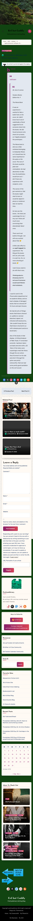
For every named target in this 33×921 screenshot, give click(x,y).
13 (24, 754)
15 (4, 758)
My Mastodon (14, 918)
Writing (21, 815)
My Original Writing (11, 815)
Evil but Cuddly (16, 31)
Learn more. (14, 557)
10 (12, 754)
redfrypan (13, 79)
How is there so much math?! (14, 432)
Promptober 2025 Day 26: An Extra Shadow (16, 727)
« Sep (14, 774)
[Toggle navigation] (3, 31)
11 (16, 754)
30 (8, 765)
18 (16, 758)
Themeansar (19, 910)
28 (28, 762)
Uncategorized (6, 50)
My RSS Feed (17, 620)
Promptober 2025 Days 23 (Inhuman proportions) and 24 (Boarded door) (14, 738)
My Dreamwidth (14, 913)
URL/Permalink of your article (12, 560)
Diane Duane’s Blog (9, 700)
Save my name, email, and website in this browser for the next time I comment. (15, 523)
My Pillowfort (24, 913)
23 (8, 762)
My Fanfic (8, 833)
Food (7, 799)
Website (5, 511)
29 (5, 765)
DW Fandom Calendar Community (13, 651)
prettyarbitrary (11, 55)
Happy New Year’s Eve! (13, 447)
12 (20, 754)
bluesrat (13, 69)
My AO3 (21, 918)
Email (5, 504)
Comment (6, 471)
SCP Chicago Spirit (11, 851)
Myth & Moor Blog (8, 695)
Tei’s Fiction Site (8, 682)
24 (12, 762)
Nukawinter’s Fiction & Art (11, 678)
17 (12, 758)
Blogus (12, 910)
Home (6, 913)
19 (20, 758)
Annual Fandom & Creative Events (13, 643)
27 (24, 762)
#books (5, 58)
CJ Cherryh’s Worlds (9, 704)
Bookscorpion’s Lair (9, 691)
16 (8, 758)
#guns (10, 58)
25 (16, 762)
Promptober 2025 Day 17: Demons (16, 414)
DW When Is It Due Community (12, 647)
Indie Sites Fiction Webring (11, 687)
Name (5, 496)
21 (28, 758)
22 (5, 762)
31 (12, 765)
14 (28, 754)
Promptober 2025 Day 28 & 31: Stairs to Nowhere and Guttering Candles (15, 721)
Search (5, 659)
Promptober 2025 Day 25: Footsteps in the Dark (16, 732)
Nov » (18, 774)
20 (24, 758)
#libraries (15, 58)
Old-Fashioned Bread (9, 716)
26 (20, 762)
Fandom (8, 846)
